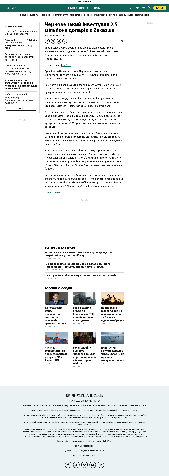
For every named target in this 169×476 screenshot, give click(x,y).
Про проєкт (45, 406)
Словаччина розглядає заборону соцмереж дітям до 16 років (19, 57)
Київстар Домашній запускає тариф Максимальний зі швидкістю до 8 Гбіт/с (21, 98)
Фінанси (88, 15)
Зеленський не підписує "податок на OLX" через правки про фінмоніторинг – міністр (84, 355)
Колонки (46, 15)
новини (24, 15)
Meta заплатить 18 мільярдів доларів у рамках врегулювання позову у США (21, 44)
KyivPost (66, 65)
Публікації (34, 15)
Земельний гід (142, 15)
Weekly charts (126, 15)
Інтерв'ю (113, 15)
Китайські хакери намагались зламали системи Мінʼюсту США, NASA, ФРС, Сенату (18, 70)
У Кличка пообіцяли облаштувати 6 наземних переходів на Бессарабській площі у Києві (21, 84)
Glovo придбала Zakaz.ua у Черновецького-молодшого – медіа (80, 275)
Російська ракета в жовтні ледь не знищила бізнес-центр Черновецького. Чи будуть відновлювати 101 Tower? (77, 265)
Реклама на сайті (30, 406)
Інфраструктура (60, 15)
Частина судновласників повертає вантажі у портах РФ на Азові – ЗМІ (56, 354)
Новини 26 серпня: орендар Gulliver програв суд (21, 32)
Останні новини (14, 26)
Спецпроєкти (100, 15)
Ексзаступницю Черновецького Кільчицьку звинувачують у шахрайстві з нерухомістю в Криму (78, 254)
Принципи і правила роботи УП (132, 406)
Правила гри (76, 15)
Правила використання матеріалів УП (98, 406)
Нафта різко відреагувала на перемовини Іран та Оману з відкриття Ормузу (112, 314)
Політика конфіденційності (66, 406)
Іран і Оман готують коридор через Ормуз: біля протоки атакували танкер (112, 354)
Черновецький (53, 193)
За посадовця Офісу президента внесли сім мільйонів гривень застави (55, 315)
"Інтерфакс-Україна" (95, 415)
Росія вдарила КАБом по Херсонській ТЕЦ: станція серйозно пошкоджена (84, 314)
